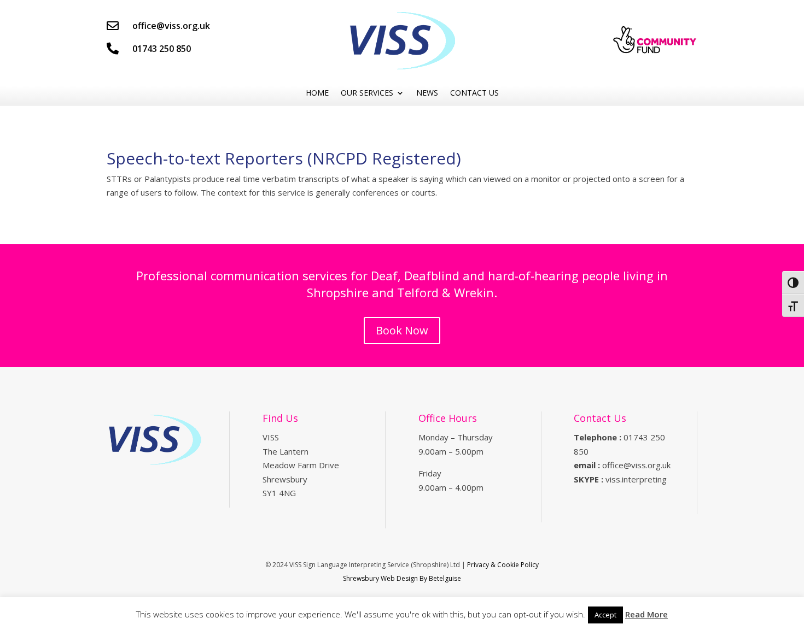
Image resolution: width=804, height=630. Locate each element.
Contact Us (474, 93)
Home (317, 93)
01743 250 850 (161, 49)
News (427, 93)
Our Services (367, 93)
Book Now (402, 330)
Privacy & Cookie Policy (503, 564)
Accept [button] (605, 615)
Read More (646, 614)
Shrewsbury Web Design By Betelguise (402, 578)
